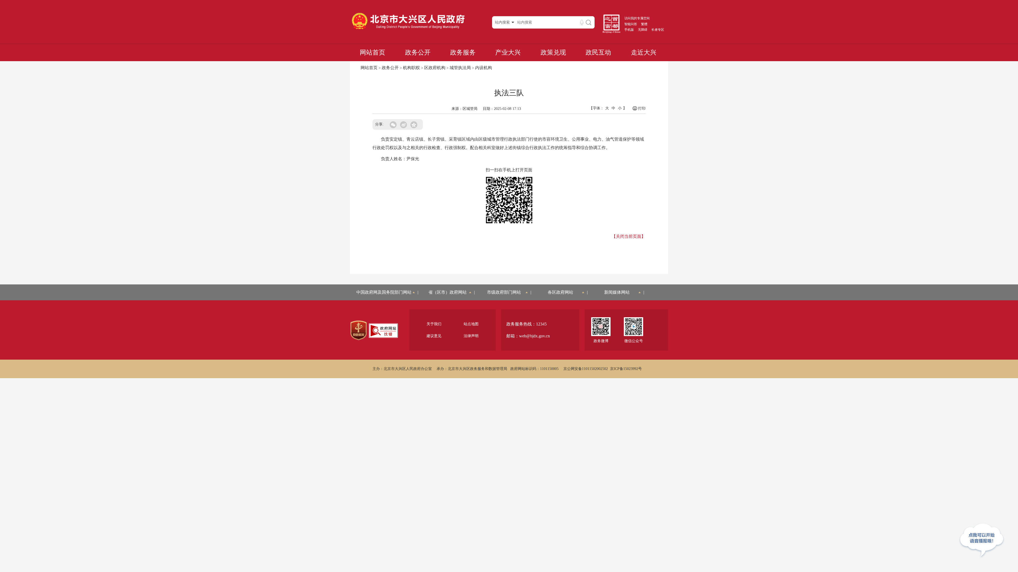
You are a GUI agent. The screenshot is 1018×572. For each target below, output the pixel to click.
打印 (642, 108)
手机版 (629, 30)
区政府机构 (434, 67)
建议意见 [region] (434, 336)
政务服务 (463, 52)
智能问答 (630, 24)
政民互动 (598, 52)
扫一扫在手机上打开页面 (509, 170)
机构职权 (411, 67)
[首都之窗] (612, 32)
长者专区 (657, 30)
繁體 (644, 24)
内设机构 (483, 67)
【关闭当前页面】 (629, 236)
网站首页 (372, 52)
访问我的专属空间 (637, 18)
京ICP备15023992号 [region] (626, 369)
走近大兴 (643, 52)
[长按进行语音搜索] (581, 22)
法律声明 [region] (471, 336)
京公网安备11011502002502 (585, 369)
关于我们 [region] (434, 324)
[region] (358, 330)
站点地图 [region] (471, 324)
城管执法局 (460, 67)
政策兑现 (553, 52)
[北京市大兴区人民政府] (408, 29)
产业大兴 (508, 52)
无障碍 (642, 30)
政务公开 (418, 52)
